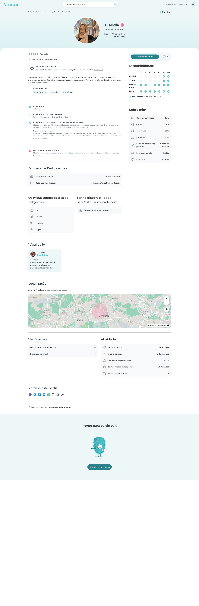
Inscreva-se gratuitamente (60, 407)
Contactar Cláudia (144, 57)
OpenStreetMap (161, 325)
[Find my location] (166, 309)
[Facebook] (30, 394)
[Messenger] (44, 394)
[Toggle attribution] (168, 325)
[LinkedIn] (39, 394)
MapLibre (151, 325)
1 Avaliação (43, 54)
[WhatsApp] (48, 394)
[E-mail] (58, 394)
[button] (44, 260)
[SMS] (53, 394)
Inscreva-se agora (99, 467)
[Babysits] (11, 4)
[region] (99, 311)
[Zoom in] (166, 298)
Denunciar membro (38, 407)
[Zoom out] (166, 303)
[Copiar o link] (62, 394)
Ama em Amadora (114, 29)
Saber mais (98, 70)
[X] (35, 394)
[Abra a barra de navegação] (193, 4)
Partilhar (166, 12)
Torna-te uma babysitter (176, 4)
